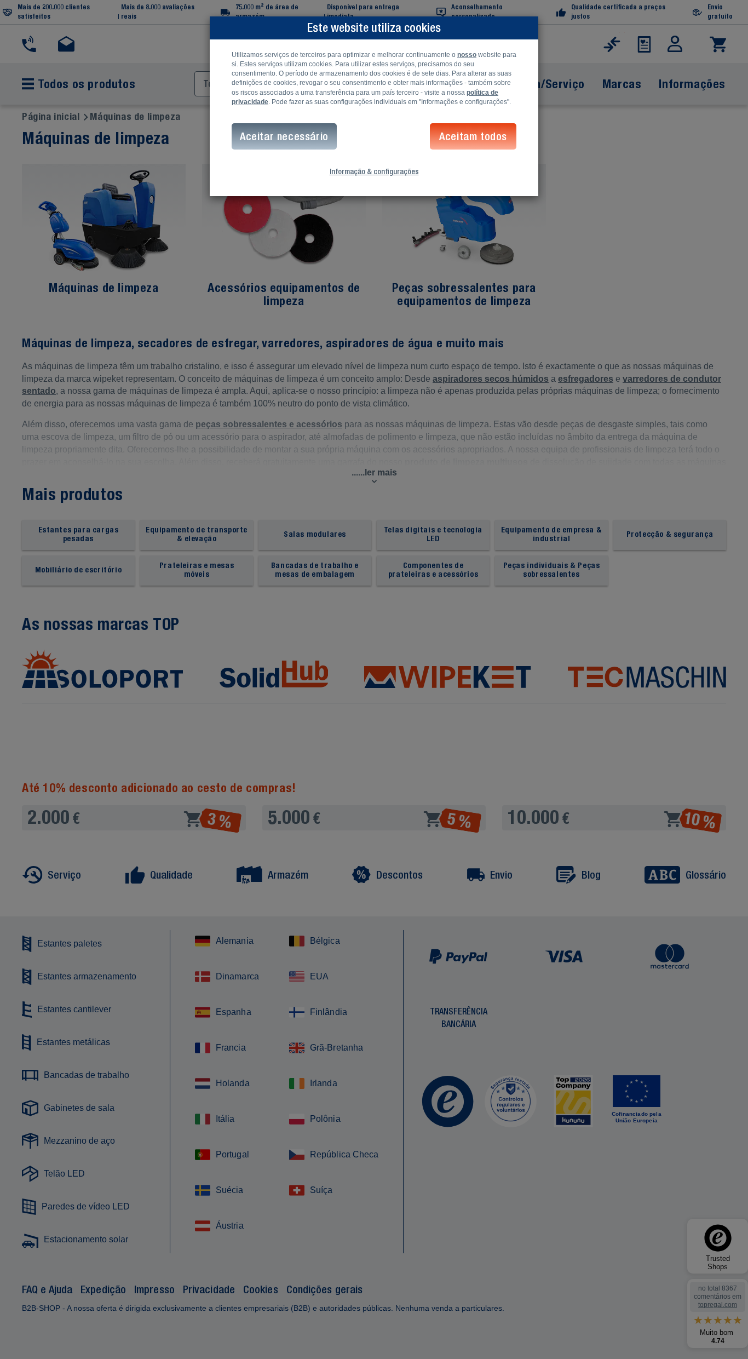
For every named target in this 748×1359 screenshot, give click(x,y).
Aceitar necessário (284, 136)
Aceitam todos (473, 136)
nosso (466, 55)
